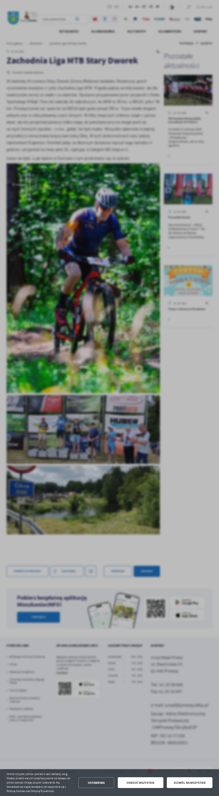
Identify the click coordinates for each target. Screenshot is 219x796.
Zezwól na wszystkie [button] (190, 783)
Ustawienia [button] (96, 783)
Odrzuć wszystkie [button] (141, 783)
